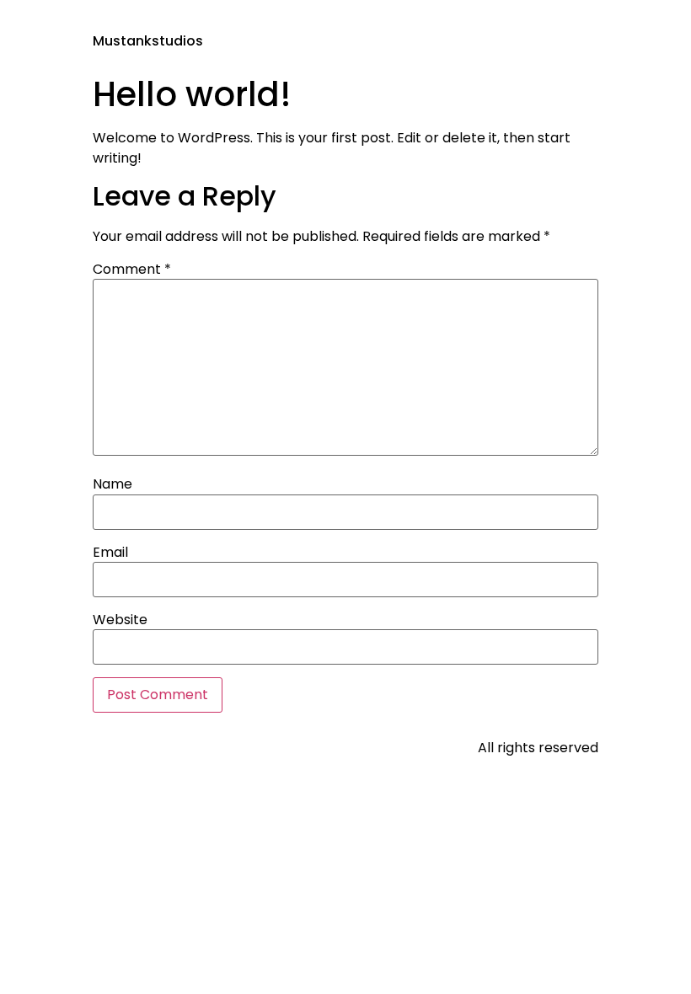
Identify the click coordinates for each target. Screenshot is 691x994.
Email (110, 552)
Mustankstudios (148, 41)
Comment (132, 269)
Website (120, 620)
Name (112, 484)
